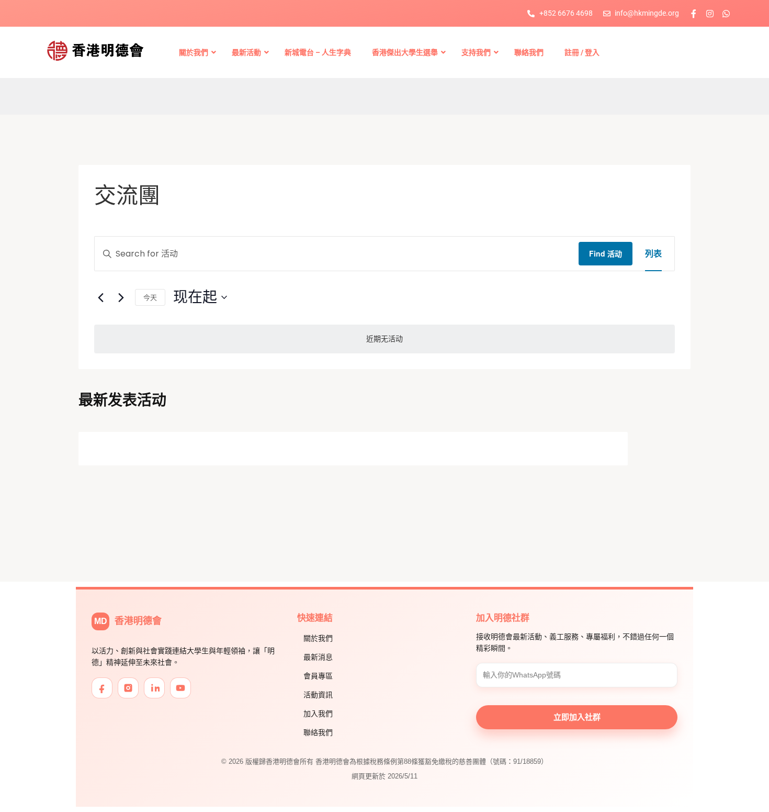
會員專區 (318, 676)
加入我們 (318, 713)
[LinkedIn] (154, 687)
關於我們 (318, 638)
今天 (150, 297)
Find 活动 (605, 253)
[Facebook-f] (693, 13)
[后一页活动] (121, 297)
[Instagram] (710, 13)
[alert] (384, 339)
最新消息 (318, 657)
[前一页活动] (100, 297)
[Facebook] (102, 687)
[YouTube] (180, 687)
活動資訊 (318, 695)
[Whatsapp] (726, 13)
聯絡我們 (318, 732)
